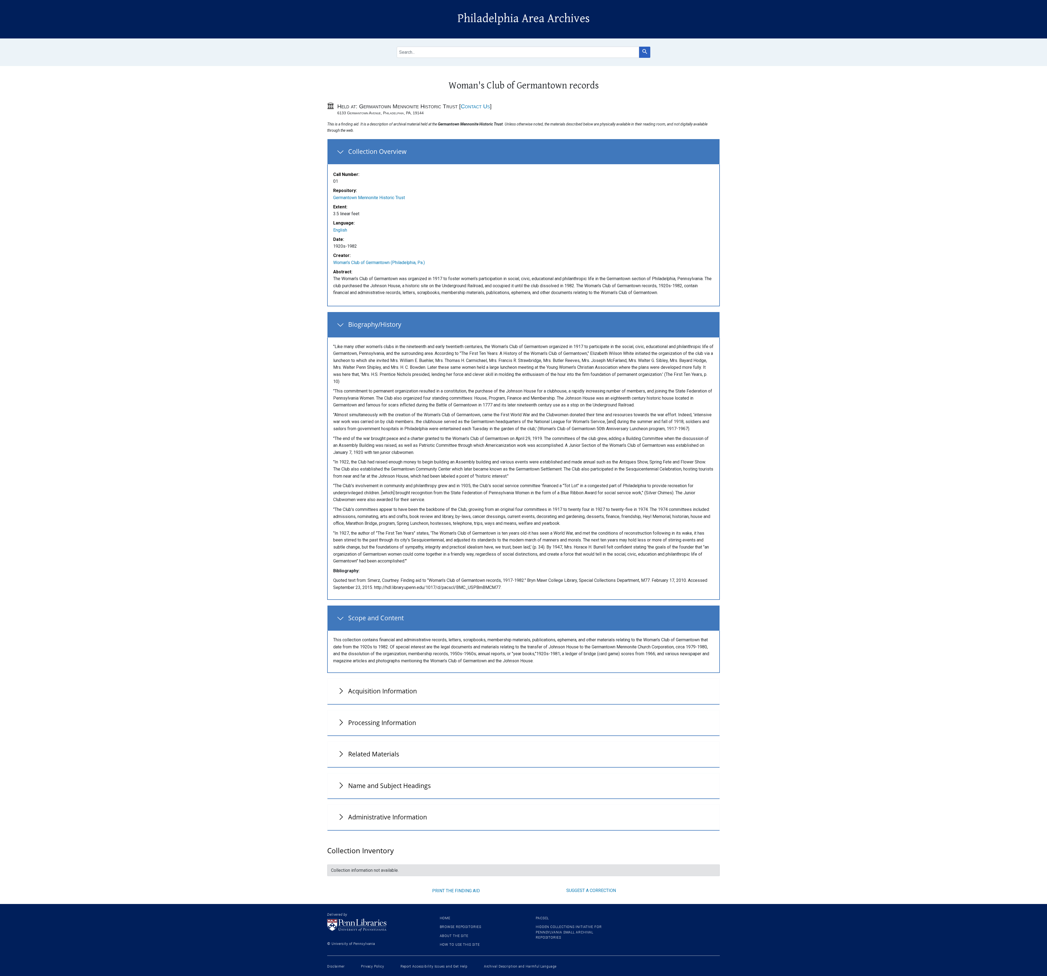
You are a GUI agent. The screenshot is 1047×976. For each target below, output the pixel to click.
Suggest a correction (591, 890)
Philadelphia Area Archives (524, 18)
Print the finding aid (456, 890)
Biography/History (374, 324)
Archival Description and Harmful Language (520, 966)
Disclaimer (336, 966)
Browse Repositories (460, 927)
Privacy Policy (372, 966)
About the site (454, 936)
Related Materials (373, 754)
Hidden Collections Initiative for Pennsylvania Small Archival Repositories (569, 932)
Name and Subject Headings (389, 785)
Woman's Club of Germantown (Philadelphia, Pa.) (379, 262)
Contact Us (475, 106)
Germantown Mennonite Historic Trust (369, 197)
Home (445, 918)
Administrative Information (387, 817)
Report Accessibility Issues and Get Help (434, 966)
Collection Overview (377, 151)
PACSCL (542, 918)
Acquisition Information (382, 691)
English (340, 230)
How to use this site (460, 945)
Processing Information (382, 722)
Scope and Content (376, 617)
